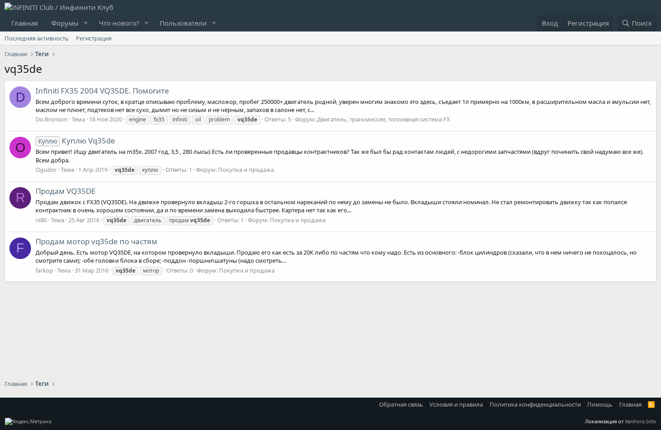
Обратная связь (401, 404)
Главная (24, 22)
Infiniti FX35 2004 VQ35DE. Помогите (102, 90)
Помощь (599, 404)
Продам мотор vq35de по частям (96, 241)
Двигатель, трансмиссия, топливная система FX (383, 119)
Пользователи (183, 22)
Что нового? (119, 22)
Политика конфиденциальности (535, 404)
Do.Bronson (51, 119)
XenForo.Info (640, 421)
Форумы (65, 22)
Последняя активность (36, 38)
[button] (86, 23)
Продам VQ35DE (65, 191)
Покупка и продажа (246, 170)
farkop (44, 270)
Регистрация (94, 38)
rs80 (41, 220)
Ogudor (46, 170)
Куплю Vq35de (76, 140)
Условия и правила (456, 404)
